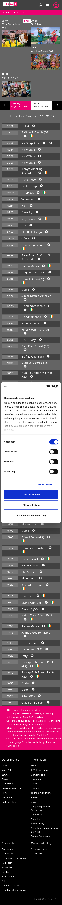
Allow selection (31, 505)
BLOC (5, 774)
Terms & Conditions (41, 792)
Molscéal (6, 770)
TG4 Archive (8, 783)
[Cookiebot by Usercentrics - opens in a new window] (44, 387)
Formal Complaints (41, 836)
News (4, 792)
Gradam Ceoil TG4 (11, 788)
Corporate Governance (14, 858)
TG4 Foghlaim (9, 802)
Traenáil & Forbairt (11, 885)
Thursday (19, 105)
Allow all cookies (31, 494)
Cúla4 (5, 765)
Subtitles (35, 819)
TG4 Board (7, 853)
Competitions (38, 774)
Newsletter (36, 779)
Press (34, 783)
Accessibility (37, 823)
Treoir (34, 765)
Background (8, 849)
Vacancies (7, 867)
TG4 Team (7, 862)
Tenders (6, 872)
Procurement (8, 876)
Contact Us (37, 814)
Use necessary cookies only (31, 515)
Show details (45, 484)
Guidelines (36, 853)
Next (48, 106)
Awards (35, 788)
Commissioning (39, 849)
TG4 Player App (39, 770)
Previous (4, 106)
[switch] (53, 451)
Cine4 (5, 779)
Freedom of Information (14, 890)
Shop (33, 802)
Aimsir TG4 (7, 797)
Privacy (35, 797)
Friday (41, 105)
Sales (4, 881)
